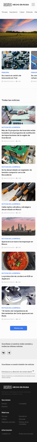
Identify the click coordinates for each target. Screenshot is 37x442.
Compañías (22, 403)
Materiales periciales (8, 422)
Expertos (5, 406)
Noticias (4, 403)
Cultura (22, 12)
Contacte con (6, 434)
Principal (5, 12)
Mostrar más (18, 328)
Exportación (13, 12)
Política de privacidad (26, 434)
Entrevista (29, 12)
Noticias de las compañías (24, 423)
